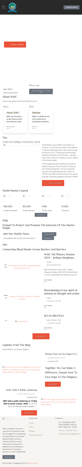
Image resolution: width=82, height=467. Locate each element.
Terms (31, 427)
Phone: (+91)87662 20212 (68, 430)
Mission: (36, 112)
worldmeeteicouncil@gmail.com (69, 434)
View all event (41, 336)
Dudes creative (32, 463)
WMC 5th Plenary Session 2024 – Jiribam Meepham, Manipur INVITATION (59, 257)
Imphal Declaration (35, 435)
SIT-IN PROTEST (54, 315)
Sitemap (31, 431)
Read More (10, 126)
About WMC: (13, 112)
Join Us (34, 126)
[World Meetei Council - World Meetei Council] (12, 7)
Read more (48, 280)
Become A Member (55, 183)
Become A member (17, 44)
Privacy (31, 423)
